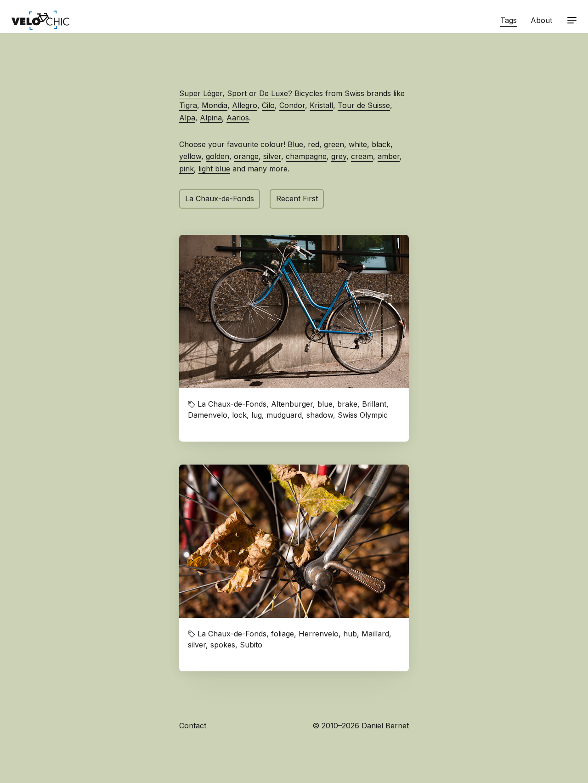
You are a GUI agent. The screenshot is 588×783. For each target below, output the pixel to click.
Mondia (214, 105)
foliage (282, 633)
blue (325, 404)
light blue (214, 168)
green (334, 144)
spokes (222, 644)
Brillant (374, 404)
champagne (306, 156)
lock (239, 415)
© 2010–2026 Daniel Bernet (360, 725)
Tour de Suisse (364, 105)
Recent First (297, 198)
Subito (251, 644)
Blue (295, 144)
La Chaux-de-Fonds (219, 198)
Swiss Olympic (363, 415)
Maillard (375, 633)
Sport (237, 93)
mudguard (284, 415)
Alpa (187, 117)
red (313, 144)
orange (246, 156)
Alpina (211, 117)
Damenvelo (207, 415)
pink (186, 168)
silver (272, 156)
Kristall (321, 105)
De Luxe (273, 93)
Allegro (244, 105)
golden (217, 156)
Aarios (237, 117)
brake (347, 404)
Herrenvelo (319, 633)
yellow (190, 156)
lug (256, 415)
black (381, 144)
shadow (319, 415)
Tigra (188, 105)
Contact (192, 725)
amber (389, 156)
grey (338, 156)
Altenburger (292, 404)
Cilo (268, 105)
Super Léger (200, 93)
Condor (292, 105)
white (358, 144)
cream (362, 156)
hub (350, 633)
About (541, 20)
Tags (508, 20)
